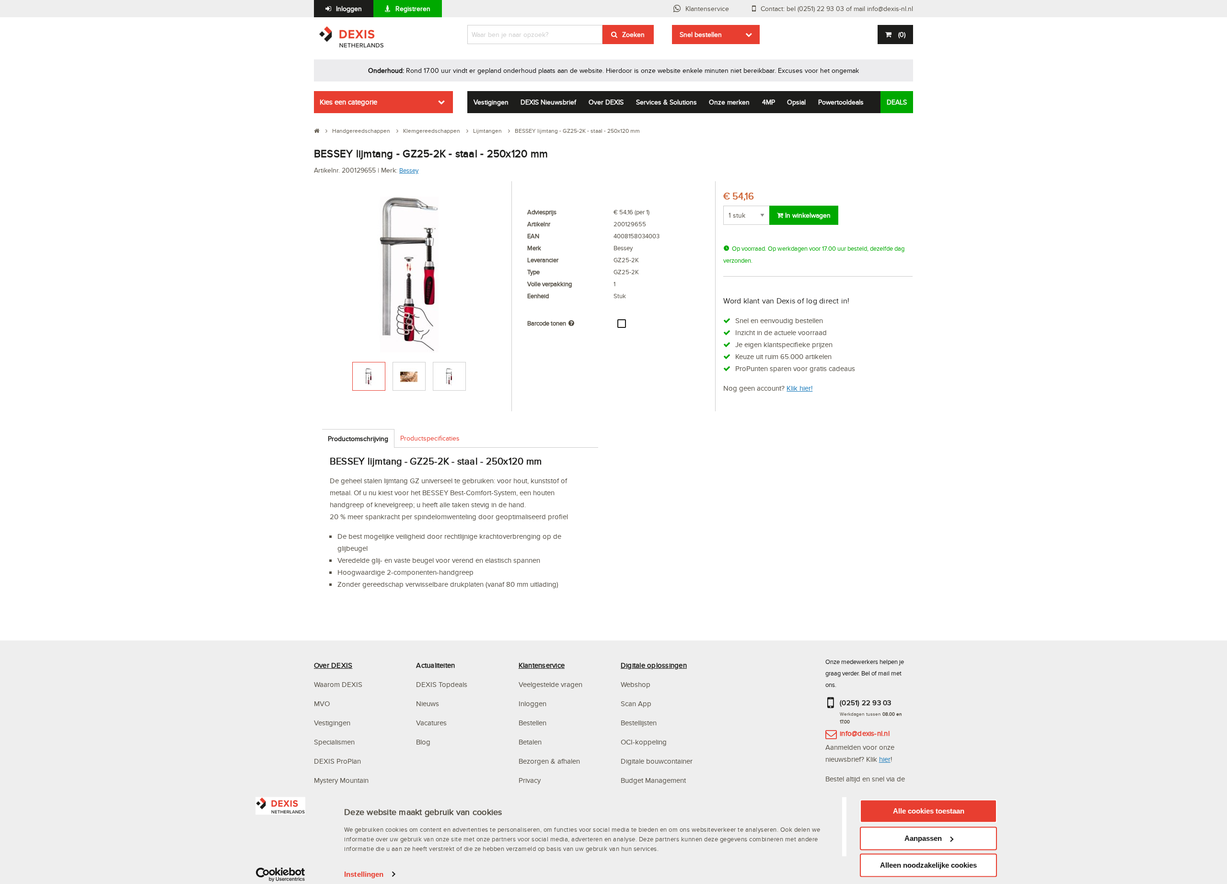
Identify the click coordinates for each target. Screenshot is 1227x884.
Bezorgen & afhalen (549, 761)
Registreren (412, 8)
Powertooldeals (841, 102)
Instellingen (363, 874)
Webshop (635, 684)
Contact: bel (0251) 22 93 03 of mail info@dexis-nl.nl (837, 8)
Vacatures (431, 723)
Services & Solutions (666, 102)
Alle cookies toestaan (928, 811)
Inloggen (349, 8)
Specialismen (334, 742)
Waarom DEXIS (338, 684)
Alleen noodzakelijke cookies (928, 865)
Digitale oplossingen (654, 665)
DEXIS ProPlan (337, 761)
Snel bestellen (701, 34)
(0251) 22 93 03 (865, 703)
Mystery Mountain (341, 780)
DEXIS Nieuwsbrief (548, 102)
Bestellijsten (639, 723)
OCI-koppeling (644, 742)
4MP (768, 102)
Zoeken (633, 34)
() (901, 34)
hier (885, 759)
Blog (423, 742)
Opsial (796, 102)
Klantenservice (707, 8)
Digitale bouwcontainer (657, 761)
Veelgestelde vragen (551, 684)
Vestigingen (491, 102)
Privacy (530, 780)
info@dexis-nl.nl (865, 733)
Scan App (636, 703)
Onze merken (729, 102)
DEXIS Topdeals (441, 684)
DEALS (897, 102)
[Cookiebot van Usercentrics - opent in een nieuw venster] (281, 874)
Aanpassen (923, 838)
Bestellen (532, 723)
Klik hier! (799, 388)
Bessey (408, 170)
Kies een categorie (348, 102)
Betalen (530, 742)
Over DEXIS (606, 102)
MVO (322, 703)
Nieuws (427, 703)
